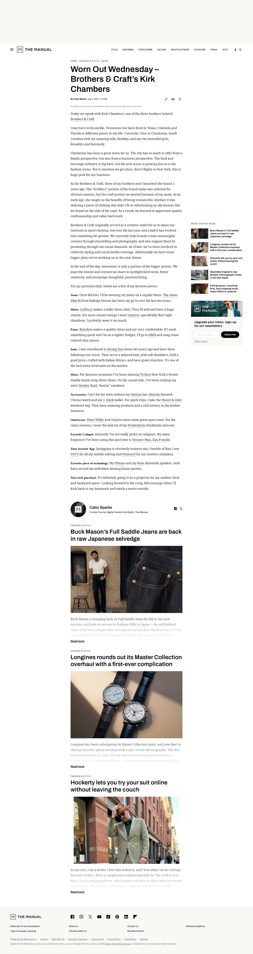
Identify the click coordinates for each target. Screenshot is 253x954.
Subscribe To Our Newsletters (25, 926)
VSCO (75, 454)
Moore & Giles (172, 400)
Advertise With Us (78, 931)
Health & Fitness (180, 49)
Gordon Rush (88, 385)
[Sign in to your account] (235, 49)
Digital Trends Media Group (23, 939)
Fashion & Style (81, 525)
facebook (175, 508)
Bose (140, 463)
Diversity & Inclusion (77, 939)
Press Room (130, 939)
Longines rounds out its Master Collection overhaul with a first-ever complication (226, 247)
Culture (161, 49)
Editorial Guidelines (195, 926)
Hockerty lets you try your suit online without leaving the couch (226, 261)
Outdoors (199, 49)
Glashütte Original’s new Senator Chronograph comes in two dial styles (226, 275)
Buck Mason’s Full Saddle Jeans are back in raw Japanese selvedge (224, 233)
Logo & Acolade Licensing (23, 931)
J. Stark (108, 400)
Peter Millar (95, 420)
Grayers (133, 315)
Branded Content (135, 931)
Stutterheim (136, 425)
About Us (73, 926)
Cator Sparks (80, 99)
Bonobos (86, 329)
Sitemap (144, 939)
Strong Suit (115, 349)
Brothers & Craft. (83, 119)
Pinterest (129, 454)
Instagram (103, 449)
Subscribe (230, 334)
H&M (153, 335)
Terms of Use (97, 939)
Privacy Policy (201, 341)
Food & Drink (145, 49)
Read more (77, 641)
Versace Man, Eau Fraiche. (151, 440)
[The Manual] (34, 49)
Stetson (136, 394)
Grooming (128, 49)
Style (114, 49)
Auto (225, 49)
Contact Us (133, 926)
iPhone (120, 463)
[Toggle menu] (11, 49)
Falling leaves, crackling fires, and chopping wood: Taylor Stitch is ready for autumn (224, 290)
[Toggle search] (240, 49)
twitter (181, 508)
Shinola (155, 394)
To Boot (145, 374)
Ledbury (86, 309)
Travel (214, 49)
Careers (44, 939)
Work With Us (58, 939)
